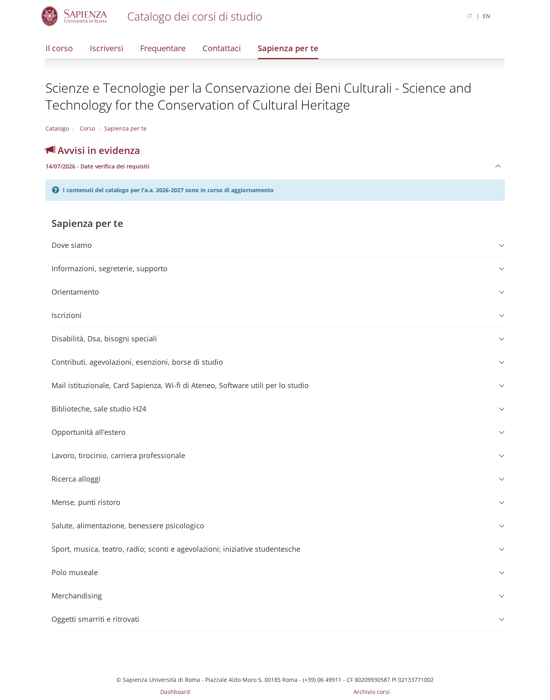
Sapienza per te (288, 48)
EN (486, 16)
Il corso (59, 48)
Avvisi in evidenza (97, 150)
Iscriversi (106, 48)
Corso (86, 128)
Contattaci (222, 48)
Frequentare (163, 48)
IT (469, 16)
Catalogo (57, 128)
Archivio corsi (372, 692)
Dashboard (175, 692)
